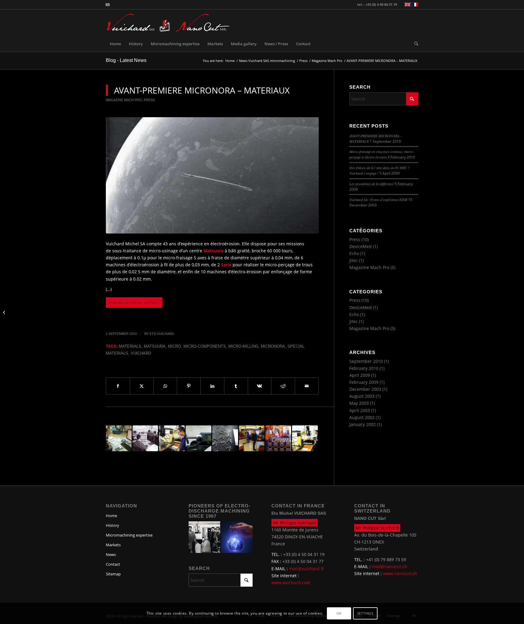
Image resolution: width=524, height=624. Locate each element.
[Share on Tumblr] (236, 386)
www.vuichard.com (290, 582)
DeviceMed (360, 246)
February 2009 (363, 382)
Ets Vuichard (161, 334)
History (112, 525)
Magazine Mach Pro (124, 100)
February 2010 (363, 368)
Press (149, 100)
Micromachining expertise (129, 535)
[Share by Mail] (306, 386)
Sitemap (113, 574)
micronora (273, 346)
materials (130, 346)
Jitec (353, 260)
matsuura (155, 346)
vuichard (141, 353)
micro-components (204, 346)
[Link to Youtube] (107, 4)
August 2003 (362, 396)
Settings (365, 613)
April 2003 (359, 410)
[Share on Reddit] (283, 386)
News (111, 554)
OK (339, 613)
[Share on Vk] (259, 386)
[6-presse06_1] (212, 175)
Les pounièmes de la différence (371, 183)
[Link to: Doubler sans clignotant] (278, 438)
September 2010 (366, 361)
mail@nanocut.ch (389, 566)
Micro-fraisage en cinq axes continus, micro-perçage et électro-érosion (381, 154)
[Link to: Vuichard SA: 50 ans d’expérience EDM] (145, 438)
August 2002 (362, 417)
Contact (113, 564)
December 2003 (365, 389)
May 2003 (359, 403)
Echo (354, 253)
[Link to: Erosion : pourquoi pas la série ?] (172, 438)
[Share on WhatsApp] (165, 386)
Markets (113, 544)
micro (174, 346)
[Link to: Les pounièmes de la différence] (119, 438)
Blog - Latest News (126, 60)
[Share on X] (141, 386)
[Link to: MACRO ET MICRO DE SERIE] (305, 438)
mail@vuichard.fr (306, 568)
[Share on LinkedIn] (212, 386)
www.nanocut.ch (400, 573)
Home (111, 515)
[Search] (414, 43)
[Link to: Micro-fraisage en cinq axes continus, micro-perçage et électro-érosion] (225, 438)
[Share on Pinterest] (188, 386)
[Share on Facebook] (118, 386)
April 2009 (359, 375)
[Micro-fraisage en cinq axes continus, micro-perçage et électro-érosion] (4, 312)
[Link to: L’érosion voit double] (252, 438)
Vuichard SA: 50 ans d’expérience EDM (378, 199)
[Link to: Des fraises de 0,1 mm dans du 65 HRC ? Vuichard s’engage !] (198, 438)
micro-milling (243, 346)
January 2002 (362, 424)
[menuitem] (115, 43)
